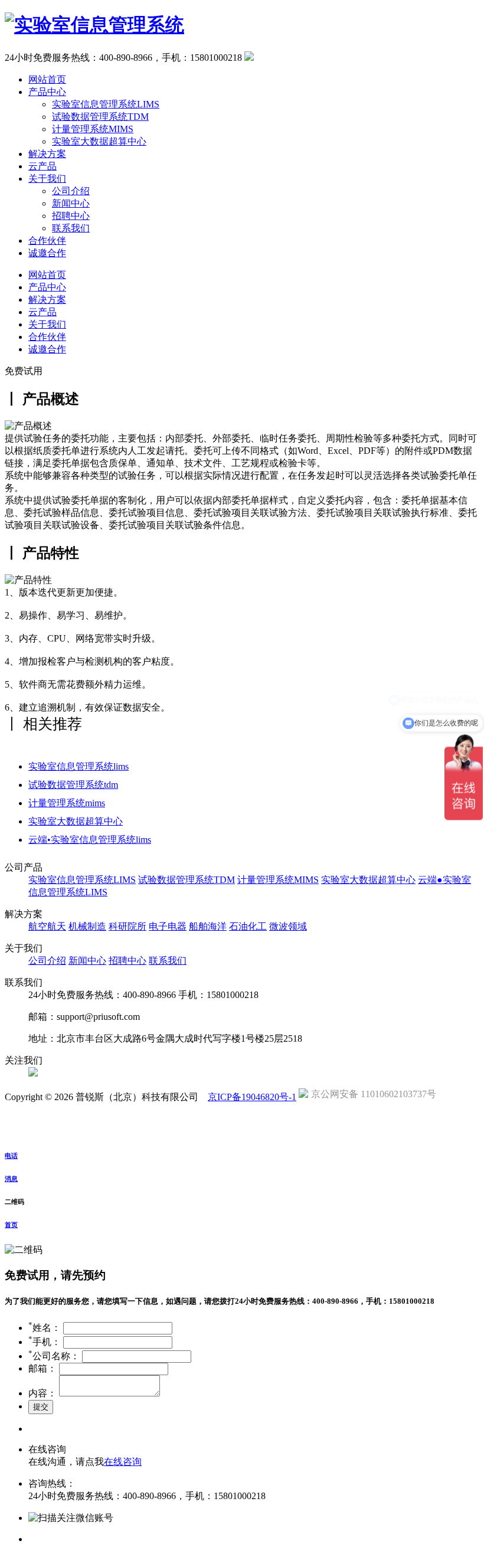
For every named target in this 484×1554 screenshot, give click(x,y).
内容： (42, 1393)
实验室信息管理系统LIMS (105, 104)
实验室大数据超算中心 (99, 141)
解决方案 (47, 154)
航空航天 (47, 926)
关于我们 (47, 179)
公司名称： (54, 1356)
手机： (44, 1342)
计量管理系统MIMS (92, 129)
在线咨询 (123, 1462)
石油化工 (248, 926)
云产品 (42, 166)
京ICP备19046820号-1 (252, 1097)
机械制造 (87, 926)
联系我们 (71, 228)
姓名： (44, 1328)
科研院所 (127, 926)
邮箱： (42, 1368)
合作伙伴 (47, 240)
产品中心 (47, 92)
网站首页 (47, 79)
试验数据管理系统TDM (100, 117)
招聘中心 (71, 216)
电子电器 (168, 926)
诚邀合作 (47, 253)
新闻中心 (71, 203)
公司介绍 (71, 191)
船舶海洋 (208, 926)
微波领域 (288, 926)
